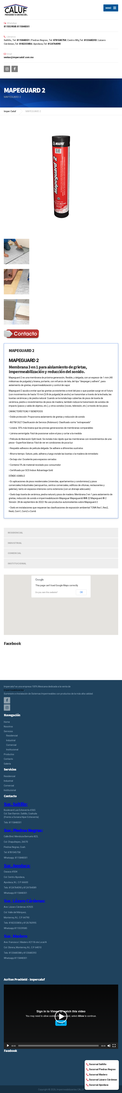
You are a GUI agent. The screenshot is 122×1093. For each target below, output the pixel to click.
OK (81, 592)
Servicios (8, 731)
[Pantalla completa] (114, 1045)
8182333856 (25, 44)
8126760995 (30, 923)
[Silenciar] (109, 1045)
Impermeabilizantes (14, 690)
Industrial (15, 542)
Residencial (15, 532)
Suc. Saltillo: (15, 804)
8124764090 (54, 44)
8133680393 (90, 40)
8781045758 (59, 40)
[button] (61, 1016)
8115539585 (10, 26)
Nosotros (8, 726)
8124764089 (30, 887)
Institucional (17, 563)
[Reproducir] (8, 1045)
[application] (61, 1017)
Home (7, 722)
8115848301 (23, 26)
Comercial (14, 553)
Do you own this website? (46, 592)
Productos (9, 754)
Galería (7, 763)
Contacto (8, 759)
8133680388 (15, 953)
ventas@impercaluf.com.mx (19, 57)
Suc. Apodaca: (17, 865)
